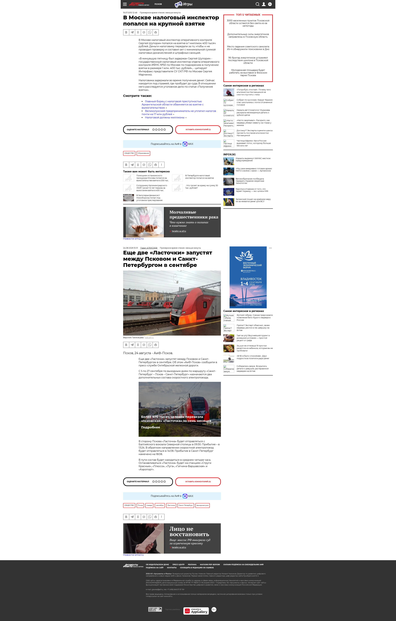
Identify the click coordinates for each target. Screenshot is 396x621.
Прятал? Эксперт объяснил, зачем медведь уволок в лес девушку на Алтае (253, 327)
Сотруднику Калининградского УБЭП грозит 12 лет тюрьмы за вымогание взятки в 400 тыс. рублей (145, 189)
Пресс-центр (178, 565)
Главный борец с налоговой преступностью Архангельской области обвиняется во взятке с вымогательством (173, 104)
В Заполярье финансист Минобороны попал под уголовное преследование (149, 197)
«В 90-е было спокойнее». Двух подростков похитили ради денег (253, 357)
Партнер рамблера (172, 609)
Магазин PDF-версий (210, 565)
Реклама (192, 565)
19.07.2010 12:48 (130, 12)
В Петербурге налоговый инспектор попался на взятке (199, 176)
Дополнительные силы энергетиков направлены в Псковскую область (248, 35)
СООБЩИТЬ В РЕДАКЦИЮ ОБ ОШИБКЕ (197, 568)
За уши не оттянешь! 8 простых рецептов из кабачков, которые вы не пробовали (255, 348)
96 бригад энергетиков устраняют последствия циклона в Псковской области (248, 60)
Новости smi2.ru (133, 238)
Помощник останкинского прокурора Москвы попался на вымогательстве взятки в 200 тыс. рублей (146, 179)
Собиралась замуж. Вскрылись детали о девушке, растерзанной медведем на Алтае (253, 368)
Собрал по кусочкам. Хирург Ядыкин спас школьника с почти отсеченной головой (255, 102)
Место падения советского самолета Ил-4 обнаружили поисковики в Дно (248, 48)
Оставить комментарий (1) (198, 130)
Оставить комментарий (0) (198, 482)
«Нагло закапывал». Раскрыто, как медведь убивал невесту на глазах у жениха (254, 122)
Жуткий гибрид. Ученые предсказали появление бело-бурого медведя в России (255, 317)
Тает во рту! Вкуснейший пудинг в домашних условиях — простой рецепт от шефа (253, 338)
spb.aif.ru (149, 337)
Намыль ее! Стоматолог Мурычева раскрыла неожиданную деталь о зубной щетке (253, 112)
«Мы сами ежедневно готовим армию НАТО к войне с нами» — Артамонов (254, 170)
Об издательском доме (157, 565)
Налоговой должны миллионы (165, 117)
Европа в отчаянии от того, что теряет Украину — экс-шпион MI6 (252, 190)
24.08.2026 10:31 (130, 248)
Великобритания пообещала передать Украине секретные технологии (250, 181)
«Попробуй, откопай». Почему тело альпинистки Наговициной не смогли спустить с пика (254, 92)
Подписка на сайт (155, 568)
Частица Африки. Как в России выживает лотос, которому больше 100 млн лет (254, 143)
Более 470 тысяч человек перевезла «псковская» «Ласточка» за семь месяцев (176, 419)
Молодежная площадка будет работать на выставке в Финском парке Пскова (248, 73)
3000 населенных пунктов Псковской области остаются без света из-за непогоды (248, 23)
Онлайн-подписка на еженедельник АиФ (243, 565)
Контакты (171, 568)
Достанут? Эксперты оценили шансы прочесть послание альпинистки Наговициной (255, 133)
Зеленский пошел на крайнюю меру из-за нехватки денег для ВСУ (253, 200)
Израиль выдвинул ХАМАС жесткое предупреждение (253, 159)
